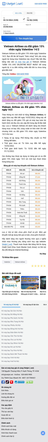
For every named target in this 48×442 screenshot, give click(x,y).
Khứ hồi (29, 13)
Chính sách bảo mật (8, 426)
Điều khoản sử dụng (8, 429)
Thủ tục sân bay (7, 412)
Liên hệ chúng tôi (7, 394)
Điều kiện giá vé (7, 401)
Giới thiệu (4, 390)
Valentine (7, 262)
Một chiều (18, 13)
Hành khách (7, 31)
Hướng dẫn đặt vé (8, 397)
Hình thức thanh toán (9, 433)
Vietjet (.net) (7, 244)
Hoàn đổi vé (5, 415)
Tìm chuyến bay (26, 38)
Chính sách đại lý (7, 436)
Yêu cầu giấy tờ (7, 408)
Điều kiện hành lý (7, 418)
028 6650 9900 (41, 4)
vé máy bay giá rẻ (23, 62)
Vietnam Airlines (20, 262)
